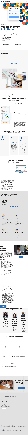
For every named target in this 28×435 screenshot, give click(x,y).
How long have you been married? (13, 13)
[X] (2, 399)
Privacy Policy (3, 414)
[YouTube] (5, 399)
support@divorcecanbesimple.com (5, 406)
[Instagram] (3, 399)
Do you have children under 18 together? (13, 10)
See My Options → (14, 17)
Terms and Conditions (4, 413)
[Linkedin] (7, 399)
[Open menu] (26, 1)
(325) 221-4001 (3, 404)
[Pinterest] (6, 399)
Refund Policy (2, 415)
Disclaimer (2, 416)
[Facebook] (1, 399)
